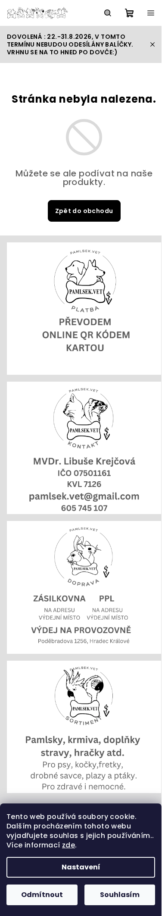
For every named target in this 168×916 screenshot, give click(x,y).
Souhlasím (120, 895)
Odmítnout (42, 895)
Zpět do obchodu (84, 211)
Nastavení (81, 867)
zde (68, 845)
